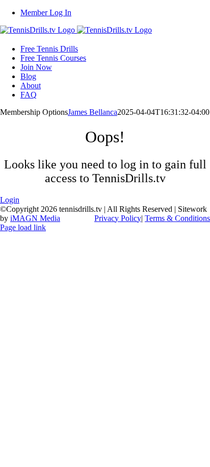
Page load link (23, 227)
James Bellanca (92, 112)
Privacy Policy (117, 218)
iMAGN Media (35, 218)
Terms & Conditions (177, 218)
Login (9, 199)
